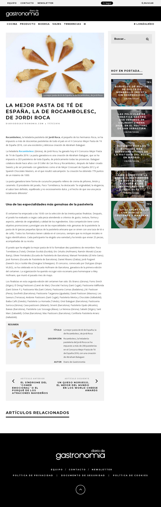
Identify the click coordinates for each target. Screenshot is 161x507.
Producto (28, 24)
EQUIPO (12, 3)
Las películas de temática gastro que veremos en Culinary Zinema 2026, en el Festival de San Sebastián (132, 121)
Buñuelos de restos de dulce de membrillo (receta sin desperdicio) (131, 91)
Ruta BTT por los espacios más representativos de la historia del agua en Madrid (131, 152)
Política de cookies (130, 475)
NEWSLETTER (45, 3)
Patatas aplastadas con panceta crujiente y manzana (131, 212)
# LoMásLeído (144, 24)
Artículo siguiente (77, 379)
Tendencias (72, 24)
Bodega (44, 24)
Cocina (12, 24)
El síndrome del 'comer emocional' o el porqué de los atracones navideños (30, 387)
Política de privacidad (33, 475)
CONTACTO (27, 3)
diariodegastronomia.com (25, 124)
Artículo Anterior (33, 379)
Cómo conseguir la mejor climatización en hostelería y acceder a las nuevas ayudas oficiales (132, 182)
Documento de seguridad (83, 475)
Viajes (56, 24)
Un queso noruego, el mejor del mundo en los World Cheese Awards (77, 386)
